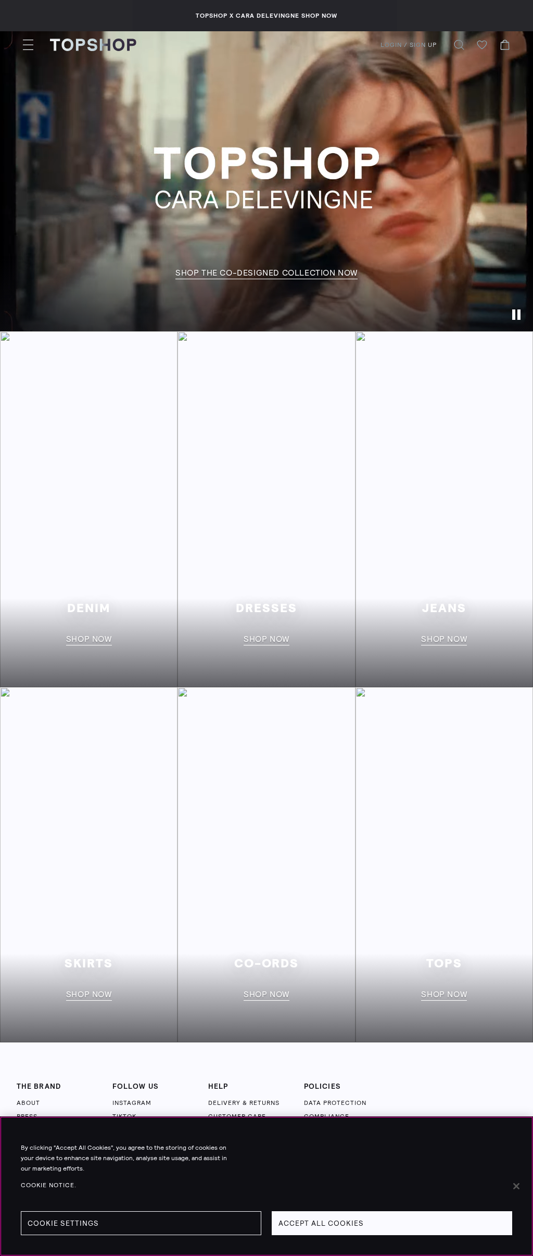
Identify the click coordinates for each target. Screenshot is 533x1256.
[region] (266, 1186)
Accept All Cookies (321, 1223)
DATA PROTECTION (335, 1103)
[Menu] (28, 44)
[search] (459, 44)
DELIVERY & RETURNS (244, 1103)
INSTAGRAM (131, 1103)
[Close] (516, 1186)
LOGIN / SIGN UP (408, 45)
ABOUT (28, 1103)
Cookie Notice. (49, 1185)
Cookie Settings (63, 1223)
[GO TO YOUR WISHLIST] (482, 44)
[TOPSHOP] (93, 45)
